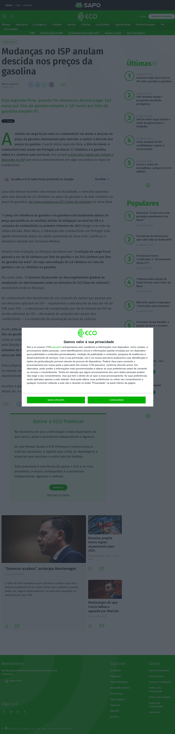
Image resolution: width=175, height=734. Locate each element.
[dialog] (87, 367)
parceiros (57, 347)
